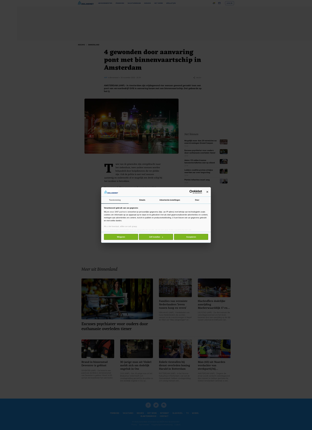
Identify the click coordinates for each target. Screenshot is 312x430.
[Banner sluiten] (207, 192)
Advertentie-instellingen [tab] (169, 200)
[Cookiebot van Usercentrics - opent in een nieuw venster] (191, 192)
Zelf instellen (154, 237)
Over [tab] (197, 200)
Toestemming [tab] (115, 200)
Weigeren (121, 237)
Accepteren (191, 237)
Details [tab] (142, 200)
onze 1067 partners (118, 212)
